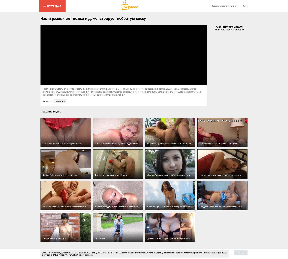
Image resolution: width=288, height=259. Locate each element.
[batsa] (144, 6)
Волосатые (60, 101)
